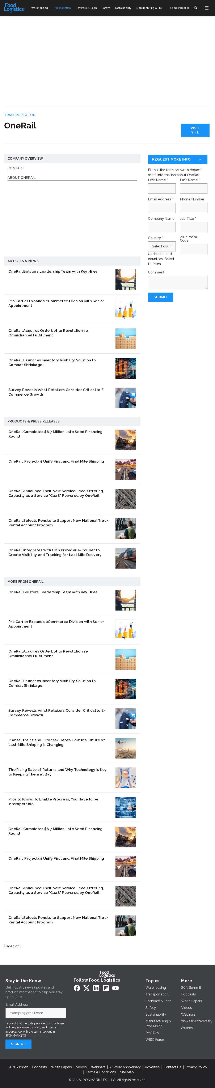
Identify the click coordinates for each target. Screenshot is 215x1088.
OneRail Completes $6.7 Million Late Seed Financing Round (55, 434)
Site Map (127, 1072)
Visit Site (195, 130)
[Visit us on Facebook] (77, 988)
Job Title (188, 218)
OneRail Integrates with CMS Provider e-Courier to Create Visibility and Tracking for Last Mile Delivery (55, 552)
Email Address (160, 199)
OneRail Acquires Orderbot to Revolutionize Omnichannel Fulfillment (48, 332)
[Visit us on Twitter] (86, 988)
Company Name (161, 218)
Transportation (19, 115)
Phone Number (192, 199)
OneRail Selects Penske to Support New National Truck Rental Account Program (58, 522)
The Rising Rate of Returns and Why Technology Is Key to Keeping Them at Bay (57, 772)
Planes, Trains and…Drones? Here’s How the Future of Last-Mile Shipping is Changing (56, 742)
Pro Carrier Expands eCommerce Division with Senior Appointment (56, 303)
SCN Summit (18, 1067)
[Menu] (206, 8)
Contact (16, 168)
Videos (81, 1067)
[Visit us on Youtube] (115, 988)
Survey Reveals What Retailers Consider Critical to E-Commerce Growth (56, 392)
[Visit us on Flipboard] (106, 988)
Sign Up (18, 1044)
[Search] (195, 8)
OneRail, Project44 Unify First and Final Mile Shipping (56, 461)
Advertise (152, 1067)
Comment (156, 272)
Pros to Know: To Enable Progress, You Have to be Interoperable (53, 801)
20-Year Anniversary (125, 1067)
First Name (158, 180)
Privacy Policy (36, 1035)
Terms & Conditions (101, 1072)
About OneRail (22, 178)
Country (155, 238)
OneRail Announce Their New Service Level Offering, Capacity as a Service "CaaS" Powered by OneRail (56, 493)
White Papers (61, 1067)
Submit (161, 297)
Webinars (98, 1067)
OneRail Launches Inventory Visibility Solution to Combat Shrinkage (52, 362)
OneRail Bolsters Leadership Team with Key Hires (53, 271)
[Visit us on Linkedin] (96, 988)
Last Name (190, 180)
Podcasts (39, 1067)
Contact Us (172, 1067)
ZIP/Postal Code (189, 238)
